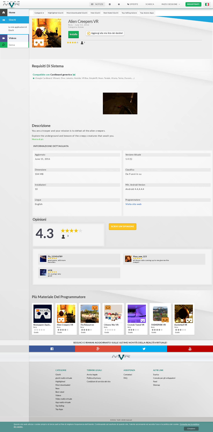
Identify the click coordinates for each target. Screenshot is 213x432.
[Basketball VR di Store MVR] (183, 313)
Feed (155, 382)
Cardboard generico (61, 75)
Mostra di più (37, 139)
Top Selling (59, 406)
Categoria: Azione (76, 27)
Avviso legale (92, 375)
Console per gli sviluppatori (164, 378)
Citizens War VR (111, 325)
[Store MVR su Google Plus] (98, 348)
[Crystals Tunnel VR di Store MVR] (137, 313)
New (57, 389)
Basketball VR (180, 325)
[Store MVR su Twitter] (144, 348)
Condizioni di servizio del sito (98, 382)
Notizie (99, 4)
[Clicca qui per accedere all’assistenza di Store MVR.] (119, 4)
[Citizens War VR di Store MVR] (113, 313)
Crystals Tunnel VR (136, 325)
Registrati (193, 4)
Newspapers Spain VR (42, 325)
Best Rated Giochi (111, 13)
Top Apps (59, 409)
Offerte (133, 4)
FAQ (125, 378)
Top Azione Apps (147, 13)
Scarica (156, 375)
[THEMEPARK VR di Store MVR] (160, 313)
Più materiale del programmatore (58, 297)
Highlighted (60, 382)
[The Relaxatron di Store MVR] (89, 313)
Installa (73, 34)
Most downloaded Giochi (77, 13)
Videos (58, 396)
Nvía (70, 25)
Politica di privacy (94, 378)
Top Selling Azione (129, 13)
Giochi (58, 375)
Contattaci (128, 375)
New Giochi (95, 13)
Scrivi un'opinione (122, 227)
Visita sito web (133, 204)
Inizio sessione (170, 4)
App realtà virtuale (63, 402)
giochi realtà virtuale (63, 378)
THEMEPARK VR (158, 325)
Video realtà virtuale (63, 399)
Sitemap (156, 385)
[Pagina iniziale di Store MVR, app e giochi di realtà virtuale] (17, 5)
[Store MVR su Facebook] (52, 348)
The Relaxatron (87, 325)
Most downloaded (62, 385)
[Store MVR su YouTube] (190, 348)
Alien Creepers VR (65, 325)
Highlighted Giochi (55, 13)
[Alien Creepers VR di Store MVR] (66, 313)
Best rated (59, 392)
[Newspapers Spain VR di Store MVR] (42, 313)
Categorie (39, 13)
